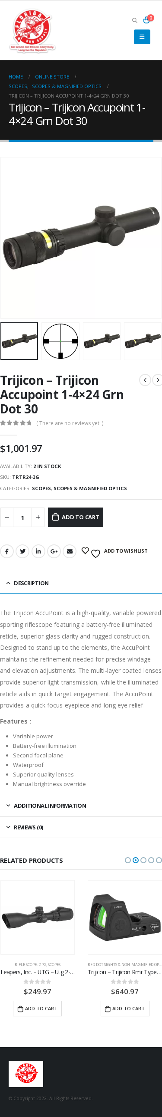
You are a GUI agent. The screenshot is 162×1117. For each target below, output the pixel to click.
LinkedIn (38, 551)
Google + (54, 551)
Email (69, 551)
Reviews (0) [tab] (28, 827)
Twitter (22, 551)
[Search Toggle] (134, 20)
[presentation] (10, 237)
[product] (38, 918)
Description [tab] (31, 583)
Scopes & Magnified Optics (90, 488)
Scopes (41, 488)
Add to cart (80, 517)
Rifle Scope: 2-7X (30, 964)
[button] (128, 860)
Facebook (7, 551)
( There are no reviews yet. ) (69, 423)
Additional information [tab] (50, 805)
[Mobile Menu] (142, 36)
